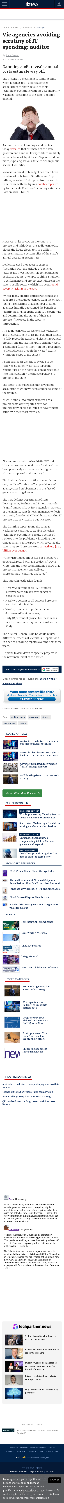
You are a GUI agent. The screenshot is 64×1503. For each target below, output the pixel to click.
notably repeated (48, 184)
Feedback (10, 1451)
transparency (10, 723)
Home (5, 27)
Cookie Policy (18, 1498)
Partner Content (17, 802)
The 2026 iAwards (31, 946)
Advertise (21, 1451)
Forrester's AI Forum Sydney (37, 922)
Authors (51, 1447)
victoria (22, 723)
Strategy (40, 27)
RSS (56, 1451)
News (15, 27)
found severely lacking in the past (30, 287)
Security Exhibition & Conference (39, 968)
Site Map (49, 1451)
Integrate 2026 (29, 956)
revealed (15, 149)
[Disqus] (32, 1152)
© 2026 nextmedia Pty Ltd (38, 1457)
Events (10, 914)
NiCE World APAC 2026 (34, 933)
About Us (24, 1447)
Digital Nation (36, 1471)
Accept (54, 1480)
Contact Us (13, 1447)
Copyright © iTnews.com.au (13, 708)
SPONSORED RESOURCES (20, 863)
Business (27, 27)
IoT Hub (50, 1471)
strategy (46, 717)
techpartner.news (18, 1471)
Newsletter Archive (35, 1451)
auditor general (18, 717)
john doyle (33, 717)
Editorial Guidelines (38, 1447)
